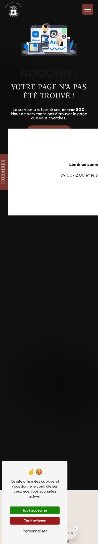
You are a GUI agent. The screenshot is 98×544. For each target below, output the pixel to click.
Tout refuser (35, 520)
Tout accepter (35, 510)
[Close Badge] (75, 528)
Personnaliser (34, 531)
